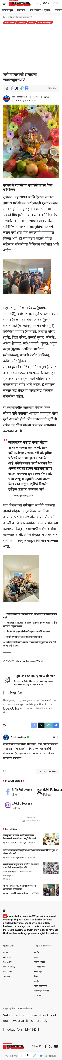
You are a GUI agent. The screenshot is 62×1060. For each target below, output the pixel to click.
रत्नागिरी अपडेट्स (26, 871)
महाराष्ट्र (31, 22)
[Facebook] (58, 737)
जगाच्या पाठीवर (9, 22)
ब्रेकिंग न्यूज (21, 22)
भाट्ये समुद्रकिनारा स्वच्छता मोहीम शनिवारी (24, 636)
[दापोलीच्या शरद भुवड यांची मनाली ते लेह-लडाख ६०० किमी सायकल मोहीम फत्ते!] (51, 868)
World (39, 661)
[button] (21, 88)
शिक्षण (22, 857)
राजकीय (13, 842)
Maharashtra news (25, 661)
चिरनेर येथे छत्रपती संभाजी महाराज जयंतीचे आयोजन (28, 631)
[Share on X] (16, 88)
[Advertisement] (31, 47)
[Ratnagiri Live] (20, 3)
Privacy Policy (11, 708)
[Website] (54, 737)
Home (5, 17)
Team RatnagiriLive (19, 97)
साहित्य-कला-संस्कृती (44, 22)
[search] (39, 3)
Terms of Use (48, 700)
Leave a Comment (49, 772)
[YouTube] (56, 1046)
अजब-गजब (7, 871)
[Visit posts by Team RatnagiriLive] (6, 98)
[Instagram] (18, 805)
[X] (50, 1046)
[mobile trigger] (6, 3)
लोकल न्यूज (22, 842)
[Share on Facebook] (12, 88)
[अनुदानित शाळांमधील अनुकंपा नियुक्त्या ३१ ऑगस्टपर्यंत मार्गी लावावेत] (51, 890)
